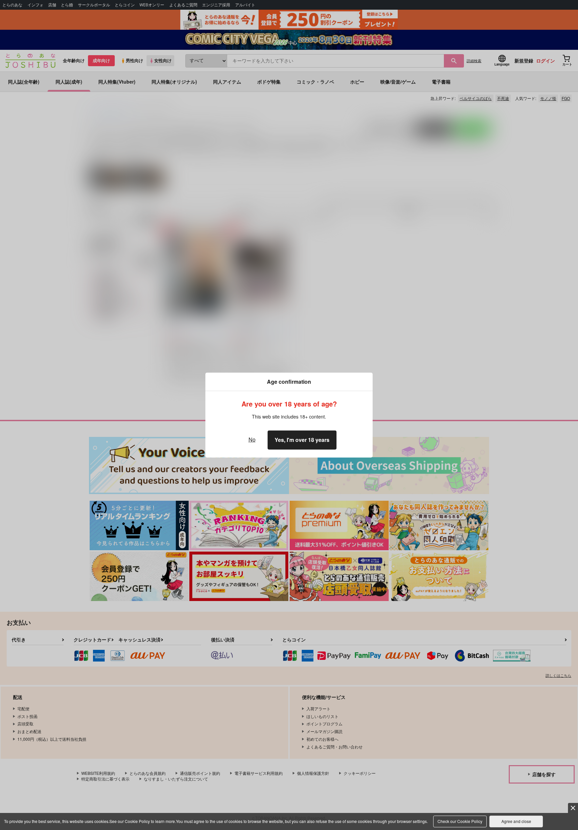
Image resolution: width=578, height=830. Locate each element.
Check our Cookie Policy (460, 821)
